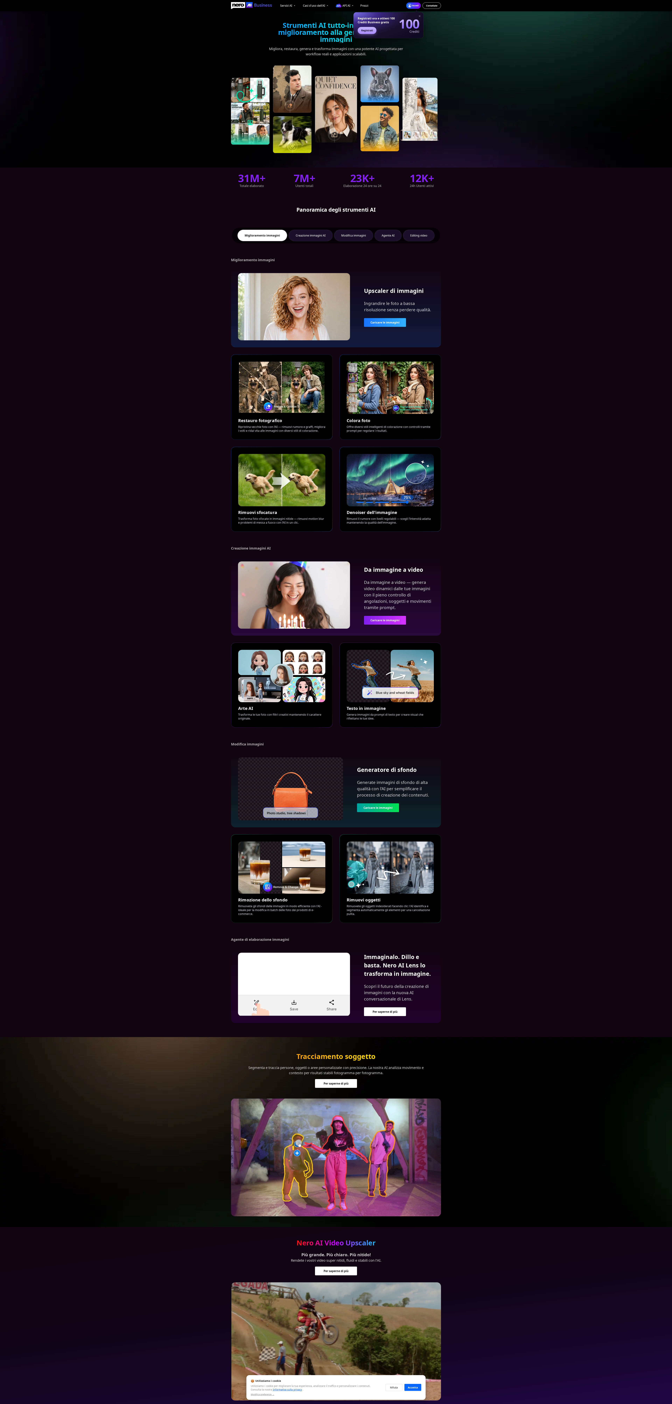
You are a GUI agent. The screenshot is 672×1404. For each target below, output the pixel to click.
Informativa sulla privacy (287, 1389)
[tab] (262, 235)
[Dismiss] (420, 16)
